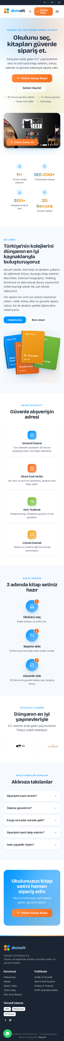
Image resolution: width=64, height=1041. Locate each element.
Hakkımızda (15, 319)
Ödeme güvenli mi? (19, 808)
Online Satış (44, 11)
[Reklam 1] (41, 145)
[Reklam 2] (43, 145)
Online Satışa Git (24, 142)
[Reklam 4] (50, 145)
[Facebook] (5, 1020)
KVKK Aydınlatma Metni (46, 990)
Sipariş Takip (10, 985)
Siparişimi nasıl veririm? (22, 795)
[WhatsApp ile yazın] (7, 1033)
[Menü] (57, 11)
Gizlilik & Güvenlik (43, 977)
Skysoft (42, 1037)
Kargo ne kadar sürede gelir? (26, 820)
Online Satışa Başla (34, 78)
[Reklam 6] (55, 145)
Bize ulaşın (38, 319)
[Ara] (30, 11)
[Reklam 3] (47, 145)
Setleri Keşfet (32, 88)
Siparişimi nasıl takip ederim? (25, 832)
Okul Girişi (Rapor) (13, 994)
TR (51, 2)
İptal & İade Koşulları (44, 981)
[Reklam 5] (52, 145)
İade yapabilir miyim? (20, 844)
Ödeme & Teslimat (43, 985)
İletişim (7, 981)
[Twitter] (10, 1020)
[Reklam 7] (57, 145)
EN (59, 2)
